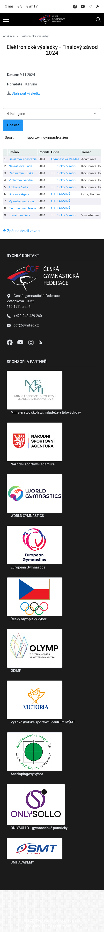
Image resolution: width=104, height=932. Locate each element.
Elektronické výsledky (34, 36)
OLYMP (16, 671)
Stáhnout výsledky (25, 93)
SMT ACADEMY (22, 862)
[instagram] (90, 6)
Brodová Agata (19, 194)
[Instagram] (31, 342)
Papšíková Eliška (21, 173)
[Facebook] (10, 342)
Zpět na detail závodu (23, 231)
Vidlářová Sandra (21, 180)
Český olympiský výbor (29, 619)
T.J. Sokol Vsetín (63, 166)
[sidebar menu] (6, 19)
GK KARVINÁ (61, 194)
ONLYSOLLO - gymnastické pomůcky (39, 828)
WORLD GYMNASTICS (27, 516)
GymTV (32, 6)
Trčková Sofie (18, 187)
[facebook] (75, 6)
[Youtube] (20, 342)
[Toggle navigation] (98, 19)
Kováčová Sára (19, 215)
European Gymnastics (28, 567)
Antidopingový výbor (27, 774)
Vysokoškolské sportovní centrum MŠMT (43, 722)
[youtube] (83, 6)
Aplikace (9, 36)
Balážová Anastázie (23, 159)
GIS (19, 6)
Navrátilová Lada (20, 166)
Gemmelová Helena (22, 208)
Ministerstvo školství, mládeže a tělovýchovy (46, 412)
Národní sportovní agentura (33, 464)
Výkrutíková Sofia (21, 201)
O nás (9, 6)
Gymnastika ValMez (65, 159)
